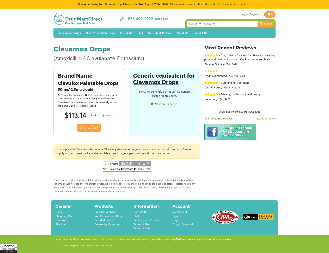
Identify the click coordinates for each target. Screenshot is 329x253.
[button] (8, 248)
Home (59, 212)
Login (175, 220)
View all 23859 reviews (218, 119)
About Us (182, 33)
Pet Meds (126, 33)
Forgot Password (182, 224)
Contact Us (200, 33)
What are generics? (166, 104)
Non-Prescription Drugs (100, 33)
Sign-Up (177, 216)
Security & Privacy (159, 33)
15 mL (94, 115)
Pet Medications (104, 220)
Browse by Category (106, 224)
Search (267, 24)
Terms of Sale (141, 229)
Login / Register (250, 14)
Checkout (61, 220)
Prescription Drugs (69, 33)
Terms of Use (141, 224)
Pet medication (96, 95)
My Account (179, 212)
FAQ (140, 33)
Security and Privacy (146, 220)
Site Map (61, 224)
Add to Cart (89, 127)
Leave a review (266, 119)
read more (163, 153)
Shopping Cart (64, 216)
